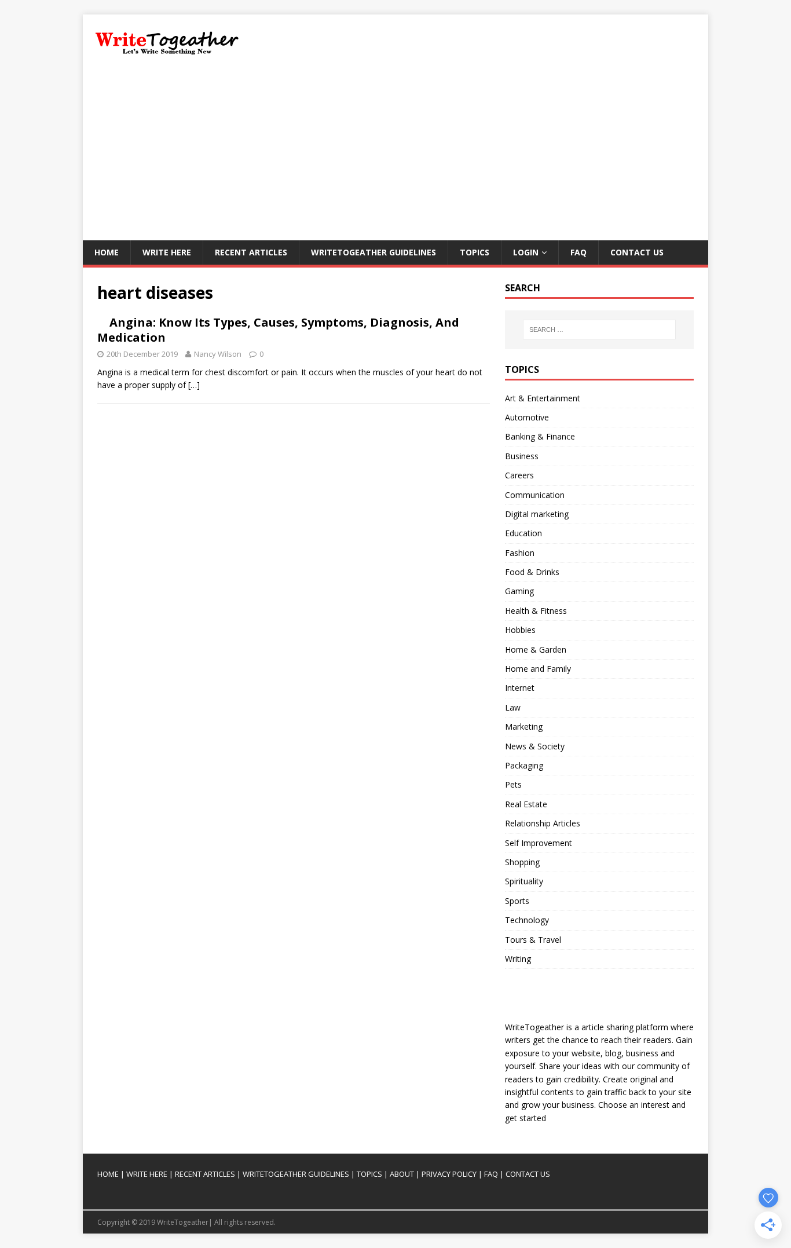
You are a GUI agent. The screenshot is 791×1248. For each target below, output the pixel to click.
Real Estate (526, 804)
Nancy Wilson (217, 354)
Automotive (527, 417)
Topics (474, 252)
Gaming (519, 590)
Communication (535, 494)
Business (522, 456)
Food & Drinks (532, 571)
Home (106, 252)
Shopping (522, 862)
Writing (518, 958)
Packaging (524, 765)
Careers (519, 475)
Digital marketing (537, 513)
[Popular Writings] (389, 1174)
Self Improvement (538, 842)
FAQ (578, 252)
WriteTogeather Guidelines (373, 252)
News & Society (535, 746)
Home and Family (538, 668)
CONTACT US (528, 1174)
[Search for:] (599, 329)
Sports (517, 900)
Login (526, 252)
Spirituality (524, 881)
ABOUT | (405, 1174)
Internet (519, 687)
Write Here (166, 252)
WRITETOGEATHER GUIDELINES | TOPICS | (315, 1174)
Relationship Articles (542, 823)
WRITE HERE (146, 1174)
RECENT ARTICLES (205, 1174)
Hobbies (520, 629)
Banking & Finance (540, 436)
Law (513, 707)
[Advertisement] (395, 153)
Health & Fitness (536, 610)
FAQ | (494, 1174)
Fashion (519, 552)
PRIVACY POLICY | (452, 1174)
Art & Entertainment (542, 398)
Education (523, 533)
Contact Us (637, 252)
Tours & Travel (533, 939)
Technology (527, 919)
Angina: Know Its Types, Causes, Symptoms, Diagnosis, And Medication (278, 329)
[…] (194, 384)
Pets (513, 784)
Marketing (524, 726)
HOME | (110, 1174)
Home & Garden (535, 649)
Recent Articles (251, 252)
